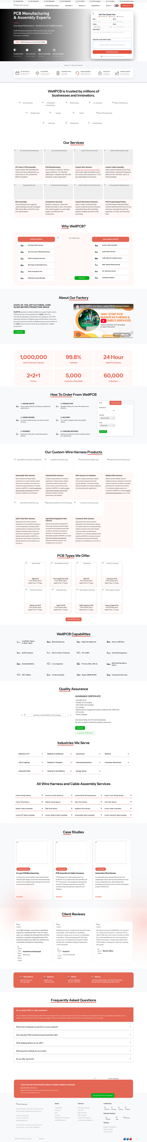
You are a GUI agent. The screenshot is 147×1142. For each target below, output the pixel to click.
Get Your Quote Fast (107, 15)
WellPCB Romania (60, 1120)
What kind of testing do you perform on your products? (37, 1027)
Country (95, 24)
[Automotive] (99, 754)
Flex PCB (81, 1110)
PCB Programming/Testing (115, 202)
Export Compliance (110, 1127)
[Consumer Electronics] (128, 762)
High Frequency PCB (86, 605)
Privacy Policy (108, 1129)
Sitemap (41, 1139)
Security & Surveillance (56, 771)
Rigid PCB (35, 579)
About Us (57, 1115)
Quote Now (103, 431)
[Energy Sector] (99, 771)
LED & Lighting (24, 762)
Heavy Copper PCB (111, 605)
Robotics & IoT (24, 754)
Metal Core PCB (35, 605)
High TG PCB (60, 605)
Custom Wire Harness (83, 167)
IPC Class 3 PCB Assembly (25, 167)
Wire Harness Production (62, 1118)
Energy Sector (81, 771)
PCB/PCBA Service (36, 239)
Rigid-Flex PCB (82, 1113)
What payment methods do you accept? (31, 1051)
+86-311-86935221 (74, 980)
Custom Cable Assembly (114, 167)
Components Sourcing (53, 202)
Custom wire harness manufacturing (87, 170)
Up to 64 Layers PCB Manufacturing (39, 252)
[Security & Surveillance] (71, 771)
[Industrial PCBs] (42, 771)
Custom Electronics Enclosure (86, 202)
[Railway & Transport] (71, 762)
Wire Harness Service (110, 239)
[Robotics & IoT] (42, 754)
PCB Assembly (82, 1115)
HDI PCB (86, 579)
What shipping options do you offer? (29, 1043)
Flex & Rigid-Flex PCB (60, 579)
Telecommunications (84, 762)
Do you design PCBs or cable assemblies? (31, 1010)
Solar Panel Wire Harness (25, 519)
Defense (108, 754)
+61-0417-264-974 (74, 982)
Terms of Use (108, 1132)
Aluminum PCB (112, 579)
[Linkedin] (127, 1139)
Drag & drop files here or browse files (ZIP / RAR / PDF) (112, 44)
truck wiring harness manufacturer (56, 538)
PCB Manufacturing (52, 167)
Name (94, 19)
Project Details (96, 29)
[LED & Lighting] (42, 762)
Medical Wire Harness (114, 475)
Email (114, 19)
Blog (56, 1113)
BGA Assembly (21, 202)
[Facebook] (124, 1139)
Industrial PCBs (24, 771)
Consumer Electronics (113, 762)
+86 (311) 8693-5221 (22, 1116)
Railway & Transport (55, 762)
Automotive (80, 754)
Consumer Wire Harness (85, 519)
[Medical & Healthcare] (71, 754)
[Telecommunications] (99, 762)
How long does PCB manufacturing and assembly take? (37, 1035)
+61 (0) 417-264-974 (22, 1118)
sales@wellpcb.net (58, 980)
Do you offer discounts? (25, 1059)
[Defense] (128, 754)
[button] (22, 715)
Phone (114, 24)
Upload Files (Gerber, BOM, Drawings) (102, 39)
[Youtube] (130, 1139)
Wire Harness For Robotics (86, 475)
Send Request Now (112, 52)
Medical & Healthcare (55, 754)
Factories (57, 1110)
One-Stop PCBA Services (35, 245)
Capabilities (58, 1108)
